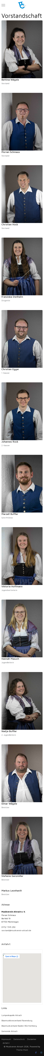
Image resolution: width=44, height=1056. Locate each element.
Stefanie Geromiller (12, 876)
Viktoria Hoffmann (11, 586)
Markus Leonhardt (11, 890)
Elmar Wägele (9, 803)
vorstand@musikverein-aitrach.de (16, 930)
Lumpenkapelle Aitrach (11, 1015)
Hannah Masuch (10, 658)
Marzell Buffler (9, 514)
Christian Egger (10, 369)
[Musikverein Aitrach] (22, 5)
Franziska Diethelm (12, 296)
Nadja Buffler (9, 731)
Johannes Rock (9, 441)
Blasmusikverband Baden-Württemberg (19, 1026)
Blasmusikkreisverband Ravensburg (16, 1020)
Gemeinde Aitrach (9, 1031)
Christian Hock (9, 224)
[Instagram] (41, 1052)
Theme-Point (22, 1050)
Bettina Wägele (10, 79)
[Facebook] (36, 1052)
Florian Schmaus (10, 152)
